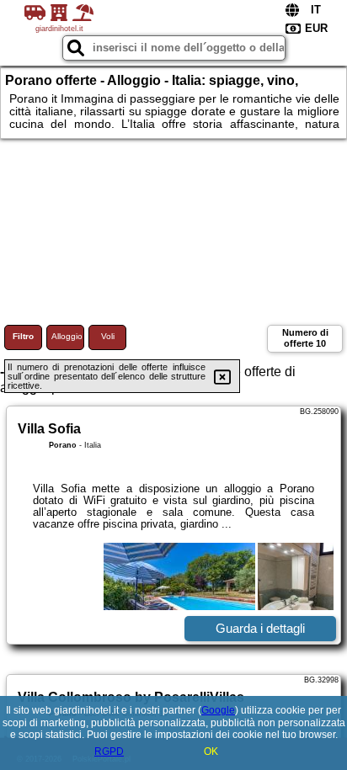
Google (218, 710)
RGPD (109, 751)
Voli (108, 336)
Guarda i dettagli (260, 628)
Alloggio (67, 336)
